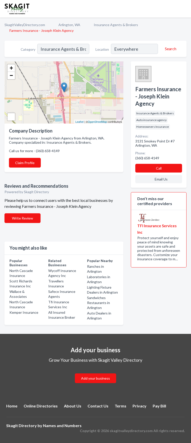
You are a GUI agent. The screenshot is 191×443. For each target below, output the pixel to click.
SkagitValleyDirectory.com (24, 25)
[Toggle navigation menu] (184, 9)
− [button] (11, 75)
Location (102, 49)
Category (28, 49)
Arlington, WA (69, 25)
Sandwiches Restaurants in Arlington (98, 303)
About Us (72, 405)
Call (159, 168)
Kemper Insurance (23, 312)
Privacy (139, 405)
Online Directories (41, 405)
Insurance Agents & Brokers (116, 25)
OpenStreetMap (97, 122)
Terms (120, 405)
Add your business (95, 378)
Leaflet (79, 122)
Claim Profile (25, 163)
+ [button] (11, 68)
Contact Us (98, 405)
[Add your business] (95, 372)
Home (11, 405)
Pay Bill (159, 405)
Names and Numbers (62, 425)
